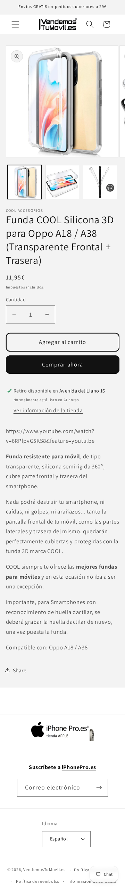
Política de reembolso (38, 881)
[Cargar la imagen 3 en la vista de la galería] (100, 182)
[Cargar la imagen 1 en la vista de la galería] (25, 182)
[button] (15, 24)
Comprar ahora (62, 364)
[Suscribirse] (99, 788)
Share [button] (20, 670)
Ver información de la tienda (48, 410)
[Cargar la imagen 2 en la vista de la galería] (62, 182)
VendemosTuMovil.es (44, 869)
